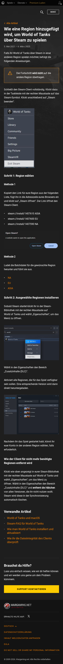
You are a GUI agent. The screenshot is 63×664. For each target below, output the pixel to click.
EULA (6, 644)
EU (9, 283)
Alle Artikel (12, 23)
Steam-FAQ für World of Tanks (25, 523)
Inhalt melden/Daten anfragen (22, 638)
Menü (53, 12)
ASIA (10, 288)
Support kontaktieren (31, 589)
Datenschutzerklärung (18, 632)
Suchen (42, 13)
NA (9, 277)
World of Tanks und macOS (23, 518)
